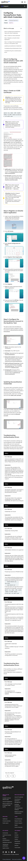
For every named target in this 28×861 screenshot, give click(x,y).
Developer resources (7, 842)
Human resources (18, 827)
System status (6, 848)
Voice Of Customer (19, 797)
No (13, 776)
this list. (9, 474)
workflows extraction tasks (10, 71)
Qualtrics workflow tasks (11, 179)
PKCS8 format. (15, 367)
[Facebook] (6, 852)
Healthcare (5, 818)
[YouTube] (14, 852)
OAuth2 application (10, 354)
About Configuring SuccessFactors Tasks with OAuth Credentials (12, 32)
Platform (16, 837)
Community (5, 832)
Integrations (17, 843)
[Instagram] (3, 852)
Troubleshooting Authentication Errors (13, 48)
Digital (16, 825)
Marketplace (17, 841)
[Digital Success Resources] (22, 2)
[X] (9, 852)
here (6, 202)
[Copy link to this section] (2, 59)
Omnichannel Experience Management (18, 801)
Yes (8, 776)
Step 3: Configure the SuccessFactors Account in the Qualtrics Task (12, 42)
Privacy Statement (7, 859)
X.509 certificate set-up (13, 365)
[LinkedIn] (11, 852)
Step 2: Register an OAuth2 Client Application (11, 38)
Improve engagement (7, 801)
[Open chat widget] (23, 858)
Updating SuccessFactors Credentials (12, 45)
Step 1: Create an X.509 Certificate (12, 35)
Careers (16, 839)
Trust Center (17, 847)
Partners (16, 845)
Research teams (18, 821)
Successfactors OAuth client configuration (13, 172)
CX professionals (18, 818)
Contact (16, 835)
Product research (18, 823)
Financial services (6, 821)
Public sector (5, 823)
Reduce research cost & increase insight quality (7, 805)
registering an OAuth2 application (13, 361)
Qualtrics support (9, 719)
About (16, 832)
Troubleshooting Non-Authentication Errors (12, 51)
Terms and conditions (17, 859)
